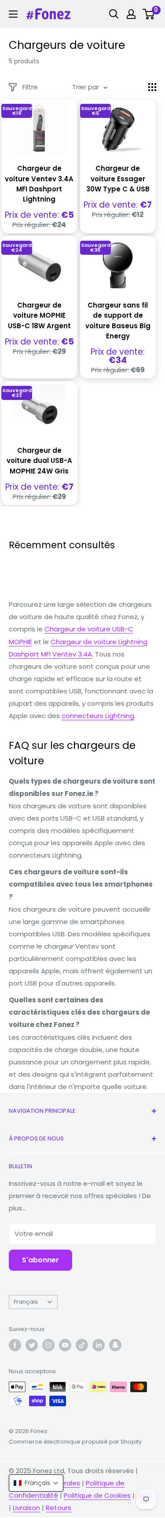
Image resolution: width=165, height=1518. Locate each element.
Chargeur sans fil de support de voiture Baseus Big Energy (117, 321)
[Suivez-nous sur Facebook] (15, 1345)
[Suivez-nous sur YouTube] (65, 1345)
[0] (148, 14)
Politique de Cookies (97, 1495)
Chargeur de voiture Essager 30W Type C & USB (118, 179)
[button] (36, 1483)
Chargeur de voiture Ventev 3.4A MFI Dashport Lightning (39, 184)
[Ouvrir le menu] (13, 14)
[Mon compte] (131, 14)
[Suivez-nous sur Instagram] (48, 1345)
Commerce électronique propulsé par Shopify (75, 1441)
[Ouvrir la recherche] (114, 14)
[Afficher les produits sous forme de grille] (152, 87)
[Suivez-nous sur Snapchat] (115, 1345)
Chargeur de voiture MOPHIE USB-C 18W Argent (39, 315)
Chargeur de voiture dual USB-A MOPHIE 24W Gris (39, 461)
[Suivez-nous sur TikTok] (82, 1345)
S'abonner (40, 1260)
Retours (58, 1507)
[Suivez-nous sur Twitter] (32, 1345)
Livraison (26, 1507)
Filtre (30, 87)
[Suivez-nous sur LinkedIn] (98, 1345)
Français (26, 1301)
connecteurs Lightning (98, 715)
